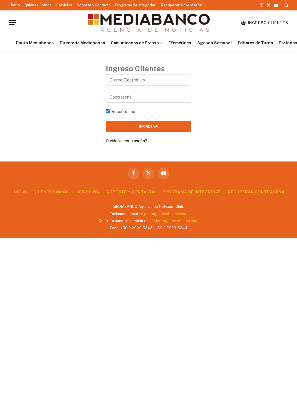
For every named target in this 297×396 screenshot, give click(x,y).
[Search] (285, 5)
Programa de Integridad (135, 5)
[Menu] (12, 22)
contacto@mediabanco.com (173, 221)
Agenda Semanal (214, 43)
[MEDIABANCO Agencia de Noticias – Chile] (148, 22)
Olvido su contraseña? (126, 141)
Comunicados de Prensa (135, 43)
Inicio (15, 5)
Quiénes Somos (38, 5)
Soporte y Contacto (94, 5)
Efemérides (180, 43)
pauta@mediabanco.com (165, 214)
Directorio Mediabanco (82, 43)
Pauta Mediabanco (35, 43)
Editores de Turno (255, 43)
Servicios (64, 5)
